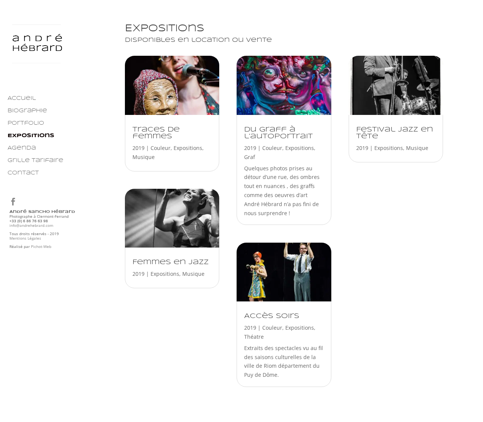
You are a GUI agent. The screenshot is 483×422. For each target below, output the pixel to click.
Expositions (31, 135)
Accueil (22, 98)
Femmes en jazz (170, 262)
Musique (143, 157)
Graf (249, 157)
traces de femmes (156, 133)
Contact (23, 173)
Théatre (254, 336)
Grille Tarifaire (35, 160)
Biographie (27, 110)
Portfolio (26, 123)
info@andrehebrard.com (31, 225)
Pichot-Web (41, 246)
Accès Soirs (271, 316)
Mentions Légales (25, 238)
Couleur (161, 147)
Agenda (22, 148)
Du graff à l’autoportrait (278, 133)
